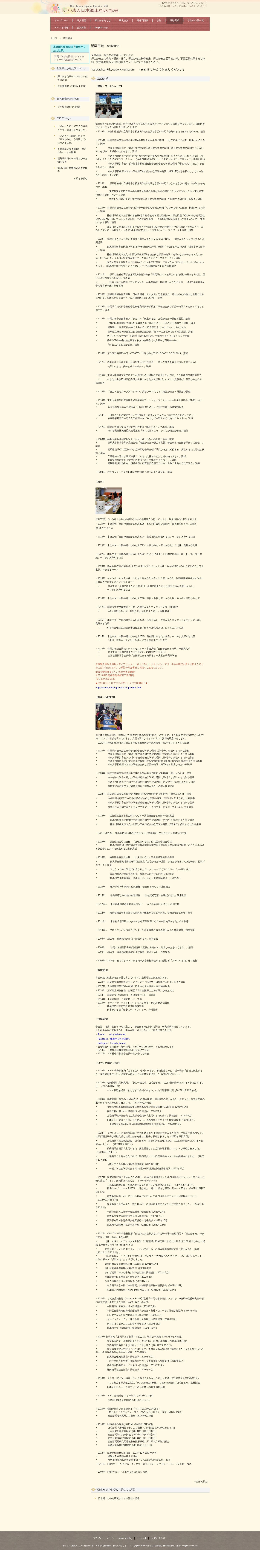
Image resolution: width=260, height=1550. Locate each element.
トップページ (61, 20)
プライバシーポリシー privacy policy (113, 1538)
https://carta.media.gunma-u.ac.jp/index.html (118, 687)
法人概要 (81, 20)
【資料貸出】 (102, 970)
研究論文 (123, 20)
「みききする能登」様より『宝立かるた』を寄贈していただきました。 (72, 139)
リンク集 (142, 1538)
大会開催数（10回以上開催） (72, 86)
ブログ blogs (63, 118)
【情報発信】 (102, 1019)
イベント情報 (61, 27)
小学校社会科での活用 (68, 106)
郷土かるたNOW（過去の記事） (117, 1489)
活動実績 (174, 20)
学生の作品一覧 (196, 20)
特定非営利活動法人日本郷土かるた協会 (85, 8)
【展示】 (100, 481)
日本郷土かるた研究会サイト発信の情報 (119, 1498)
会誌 (159, 20)
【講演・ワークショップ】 (109, 86)
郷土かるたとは (103, 20)
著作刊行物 (142, 20)
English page (101, 27)
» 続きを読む (201, 1481)
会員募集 (81, 27)
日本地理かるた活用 (67, 98)
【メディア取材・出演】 (108, 1063)
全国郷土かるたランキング (71, 68)
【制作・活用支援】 (106, 697)
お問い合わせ (158, 1538)
